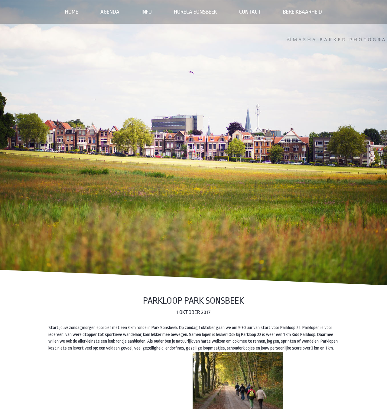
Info (146, 11)
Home (71, 11)
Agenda (109, 11)
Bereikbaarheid (302, 11)
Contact (250, 11)
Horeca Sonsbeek (195, 11)
